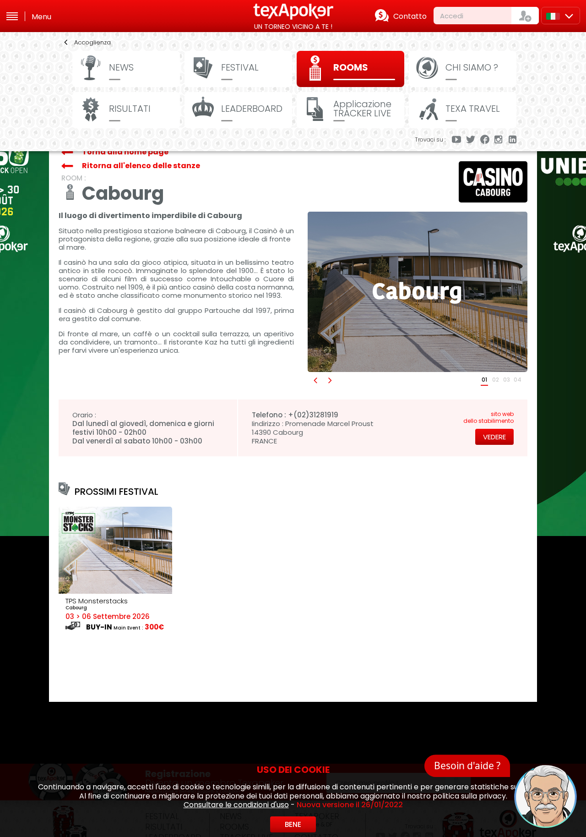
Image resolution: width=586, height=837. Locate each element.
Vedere (494, 437)
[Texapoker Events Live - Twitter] (470, 140)
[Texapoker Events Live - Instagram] (499, 140)
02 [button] (495, 379)
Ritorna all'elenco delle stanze (141, 165)
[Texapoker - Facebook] (484, 140)
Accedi (451, 16)
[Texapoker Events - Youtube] (456, 140)
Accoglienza (92, 42)
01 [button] (484, 379)
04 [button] (517, 379)
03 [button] (506, 379)
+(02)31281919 (313, 414)
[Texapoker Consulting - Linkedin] (513, 140)
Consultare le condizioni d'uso (236, 804)
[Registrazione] (525, 15)
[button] (315, 380)
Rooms (350, 67)
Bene (293, 824)
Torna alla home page (125, 152)
